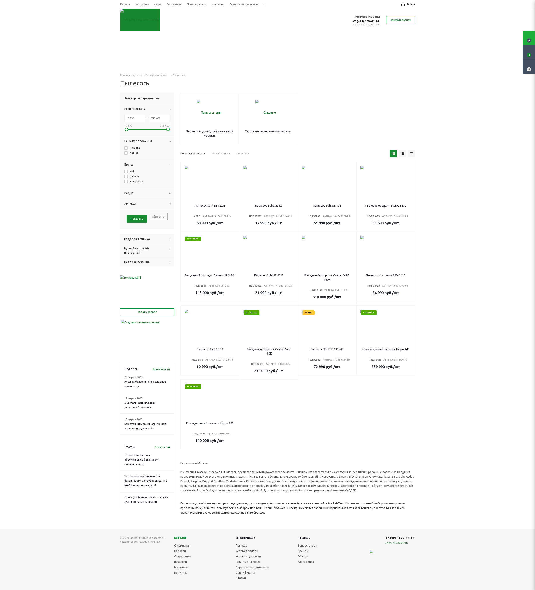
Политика (180, 572)
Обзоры (303, 556)
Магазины (181, 567)
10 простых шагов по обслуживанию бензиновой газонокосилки (141, 459)
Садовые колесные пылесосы (268, 131)
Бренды (303, 551)
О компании (182, 545)
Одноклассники (410, 554)
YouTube (400, 554)
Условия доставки (248, 556)
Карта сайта (306, 561)
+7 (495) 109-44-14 (365, 21)
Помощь (241, 545)
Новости (180, 551)
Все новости (161, 369)
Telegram (390, 554)
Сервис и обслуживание (252, 567)
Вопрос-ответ (307, 545)
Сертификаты (245, 572)
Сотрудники (182, 556)
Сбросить (158, 216)
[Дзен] (369, 554)
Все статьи (162, 447)
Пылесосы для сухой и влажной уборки (209, 133)
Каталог (180, 537)
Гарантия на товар (248, 561)
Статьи (241, 578)
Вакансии (180, 561)
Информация (245, 537)
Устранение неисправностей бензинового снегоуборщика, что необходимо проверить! (145, 481)
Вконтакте (379, 554)
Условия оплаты (247, 551)
